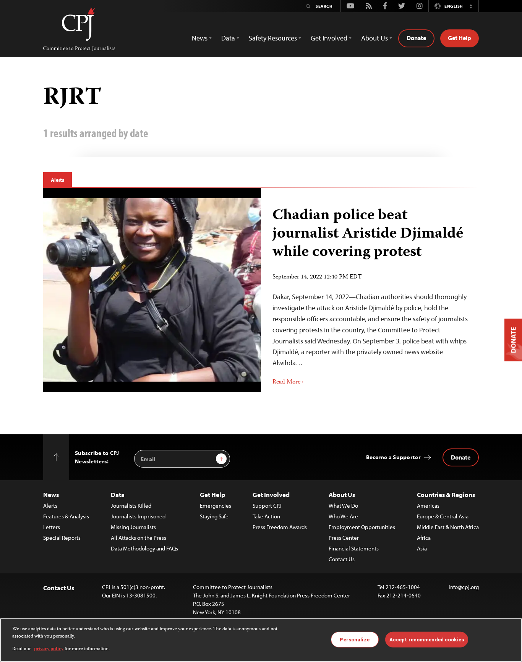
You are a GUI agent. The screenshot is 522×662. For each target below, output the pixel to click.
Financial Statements (354, 548)
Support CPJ (267, 505)
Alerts (57, 179)
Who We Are (343, 516)
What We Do (343, 505)
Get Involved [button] (329, 38)
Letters (51, 527)
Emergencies (215, 505)
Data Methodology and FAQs (144, 548)
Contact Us (342, 559)
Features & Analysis (66, 516)
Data (118, 494)
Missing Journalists (133, 527)
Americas (428, 505)
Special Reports (62, 537)
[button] (470, 6)
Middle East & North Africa (448, 527)
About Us (342, 494)
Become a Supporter (393, 457)
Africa (424, 537)
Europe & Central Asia (443, 516)
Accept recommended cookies (426, 639)
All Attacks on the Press (138, 537)
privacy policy (48, 649)
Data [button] (228, 38)
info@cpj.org (464, 587)
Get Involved (271, 494)
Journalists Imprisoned (138, 516)
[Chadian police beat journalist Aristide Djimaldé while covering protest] (152, 290)
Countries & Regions (446, 494)
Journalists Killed (131, 505)
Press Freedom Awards (280, 527)
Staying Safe (214, 516)
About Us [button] (374, 38)
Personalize (354, 639)
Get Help (459, 38)
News (51, 494)
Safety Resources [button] (273, 38)
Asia (422, 548)
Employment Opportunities (362, 527)
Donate (416, 38)
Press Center (344, 537)
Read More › (288, 382)
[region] (261, 640)
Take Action (266, 516)
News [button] (200, 38)
